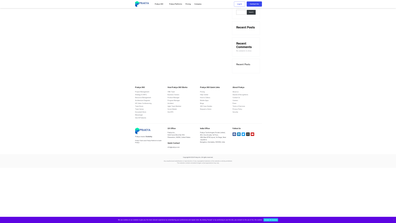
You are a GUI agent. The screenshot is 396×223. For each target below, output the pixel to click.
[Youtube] (252, 134)
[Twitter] (243, 134)
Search (251, 12)
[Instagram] (248, 134)
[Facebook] (234, 134)
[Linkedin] (239, 134)
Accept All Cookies (271, 220)
